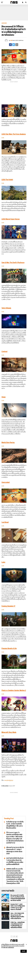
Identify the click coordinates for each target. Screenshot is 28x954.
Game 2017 (12, 786)
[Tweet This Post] (13, 44)
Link (3, 137)
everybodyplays (8, 780)
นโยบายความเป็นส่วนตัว (8, 947)
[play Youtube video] (14, 56)
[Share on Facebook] (10, 44)
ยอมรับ (23, 951)
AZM (11, 40)
